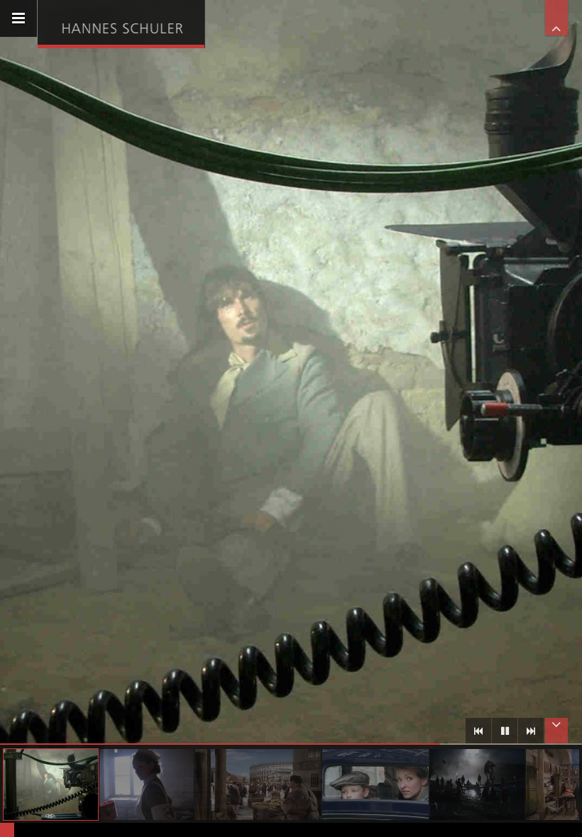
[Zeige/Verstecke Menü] (18, 18)
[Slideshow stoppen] (504, 730)
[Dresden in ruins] (146, 784)
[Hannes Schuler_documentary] (121, 22)
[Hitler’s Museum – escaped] (375, 784)
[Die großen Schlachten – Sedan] (51, 784)
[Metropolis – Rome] (258, 784)
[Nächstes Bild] (531, 730)
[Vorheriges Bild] (478, 730)
